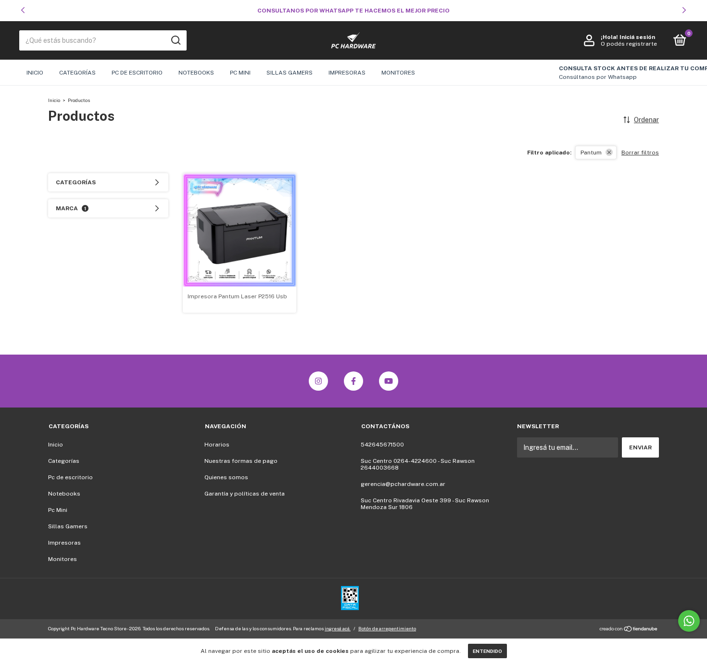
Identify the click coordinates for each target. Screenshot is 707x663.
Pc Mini (240, 72)
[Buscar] (175, 40)
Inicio (34, 72)
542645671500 (382, 444)
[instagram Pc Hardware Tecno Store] (318, 381)
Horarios (216, 444)
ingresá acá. (338, 628)
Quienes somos (226, 477)
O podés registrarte (629, 43)
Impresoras (347, 72)
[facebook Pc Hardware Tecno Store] (353, 381)
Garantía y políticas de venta (244, 493)
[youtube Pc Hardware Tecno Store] (388, 381)
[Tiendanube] (629, 630)
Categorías (77, 72)
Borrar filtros (640, 152)
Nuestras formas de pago (241, 461)
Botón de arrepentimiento (387, 628)
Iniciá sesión (637, 37)
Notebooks (196, 72)
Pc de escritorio (137, 72)
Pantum (591, 152)
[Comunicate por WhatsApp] (689, 621)
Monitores (398, 72)
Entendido (487, 651)
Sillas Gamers (289, 72)
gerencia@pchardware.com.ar (403, 484)
